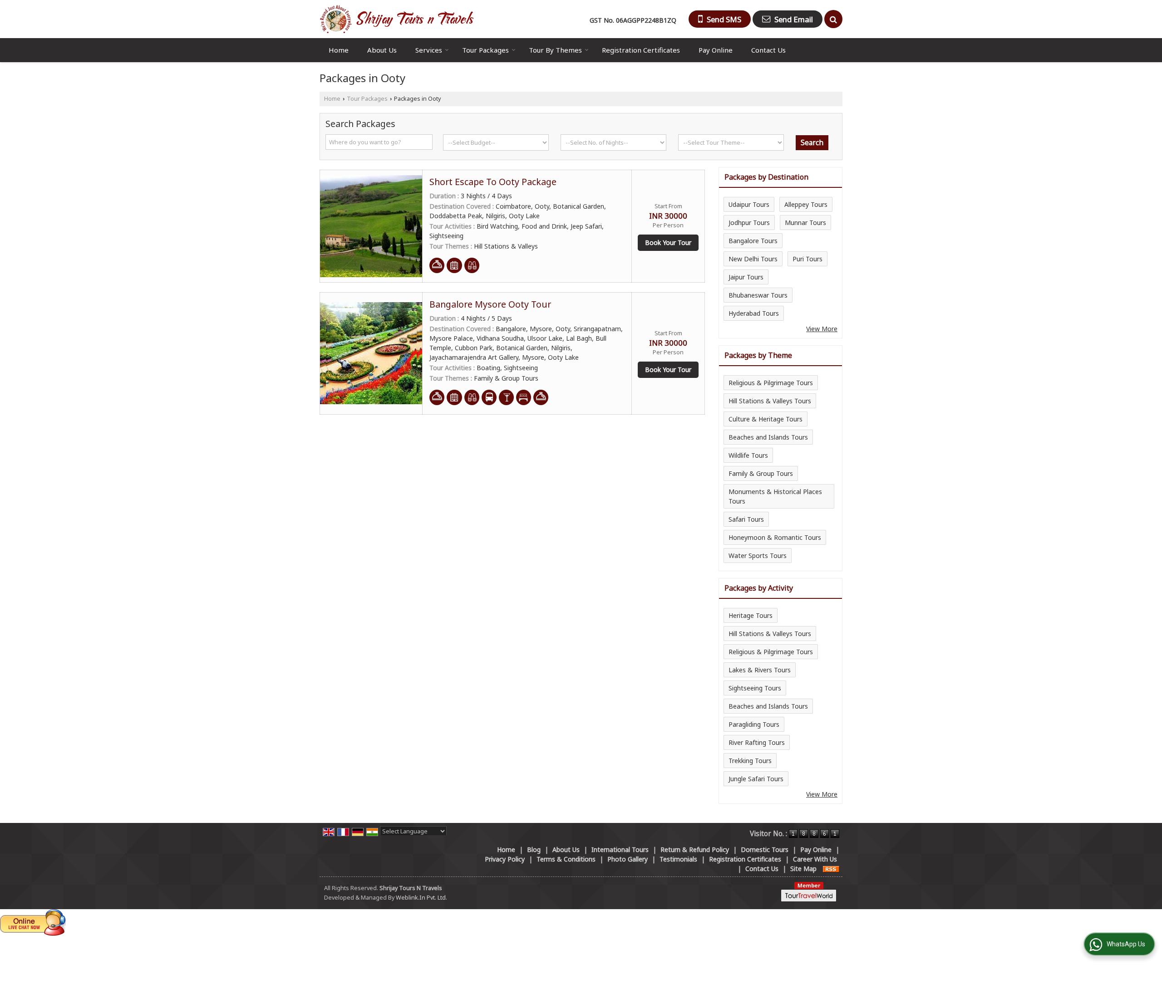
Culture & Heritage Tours (766, 419)
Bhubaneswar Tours (758, 295)
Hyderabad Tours (754, 313)
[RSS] (831, 868)
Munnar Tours (805, 222)
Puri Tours (807, 259)
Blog (534, 849)
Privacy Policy (505, 859)
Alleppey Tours (805, 204)
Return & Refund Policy (694, 849)
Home (339, 49)
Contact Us (768, 49)
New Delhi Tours (753, 259)
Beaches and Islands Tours (768, 437)
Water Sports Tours (758, 555)
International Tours (620, 849)
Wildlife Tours (748, 455)
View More (821, 328)
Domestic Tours (764, 849)
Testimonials (678, 859)
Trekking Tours (750, 760)
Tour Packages (485, 49)
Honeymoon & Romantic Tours (775, 537)
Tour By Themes (555, 49)
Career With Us (815, 859)
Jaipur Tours (746, 277)
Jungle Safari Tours (756, 778)
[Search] (833, 19)
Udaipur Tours (749, 204)
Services (428, 49)
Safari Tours (746, 519)
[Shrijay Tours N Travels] (396, 19)
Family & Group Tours (761, 473)
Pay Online (716, 49)
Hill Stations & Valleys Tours (770, 401)
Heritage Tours (751, 615)
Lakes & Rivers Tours (760, 670)
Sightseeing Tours (755, 688)
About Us (382, 49)
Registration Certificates (641, 49)
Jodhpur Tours (749, 222)
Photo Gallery (627, 859)
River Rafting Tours (757, 742)
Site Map (803, 868)
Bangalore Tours (753, 240)
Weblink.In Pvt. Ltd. (421, 897)
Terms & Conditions (566, 859)
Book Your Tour (668, 242)
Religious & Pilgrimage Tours (771, 382)
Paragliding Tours (754, 724)
